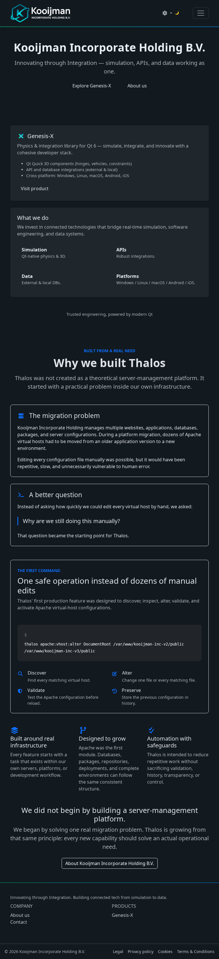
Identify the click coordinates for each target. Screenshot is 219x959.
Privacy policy (140, 951)
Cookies (165, 951)
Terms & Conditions (195, 951)
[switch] (181, 14)
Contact (18, 922)
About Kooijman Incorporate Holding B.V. (109, 863)
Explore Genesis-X (91, 86)
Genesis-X (122, 915)
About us (137, 86)
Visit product (34, 188)
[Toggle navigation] (201, 13)
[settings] (167, 13)
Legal (118, 951)
